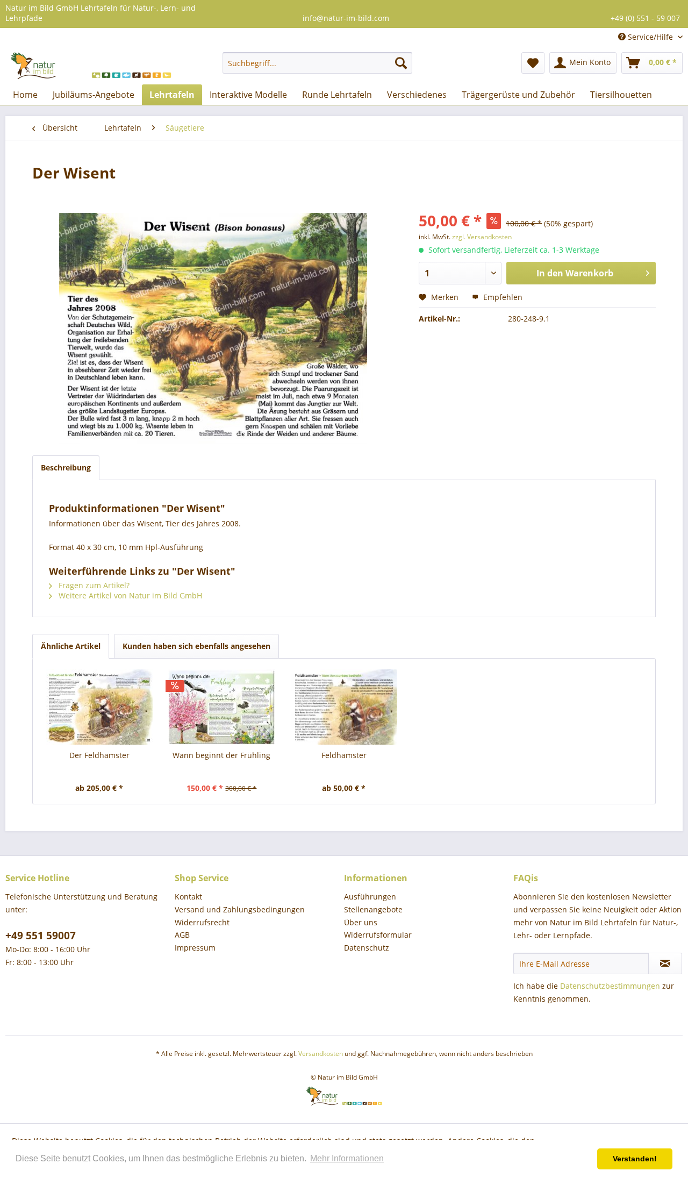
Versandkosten (320, 1053)
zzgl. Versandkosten (482, 236)
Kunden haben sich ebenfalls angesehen (196, 646)
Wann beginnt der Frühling (221, 755)
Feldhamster (344, 755)
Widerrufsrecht (202, 922)
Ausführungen (370, 896)
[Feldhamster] (344, 707)
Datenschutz (366, 948)
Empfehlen (501, 297)
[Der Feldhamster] (99, 707)
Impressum (195, 948)
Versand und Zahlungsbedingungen (240, 909)
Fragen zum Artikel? (93, 585)
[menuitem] (317, 63)
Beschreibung (66, 467)
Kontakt (188, 896)
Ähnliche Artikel (71, 646)
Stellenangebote (373, 909)
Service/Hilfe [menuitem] (650, 37)
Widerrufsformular (378, 935)
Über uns (360, 922)
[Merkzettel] (532, 63)
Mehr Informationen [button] (347, 1158)
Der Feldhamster (99, 755)
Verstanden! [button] (635, 1158)
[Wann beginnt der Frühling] (222, 707)
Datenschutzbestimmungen (610, 986)
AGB (182, 935)
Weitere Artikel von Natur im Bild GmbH (129, 595)
